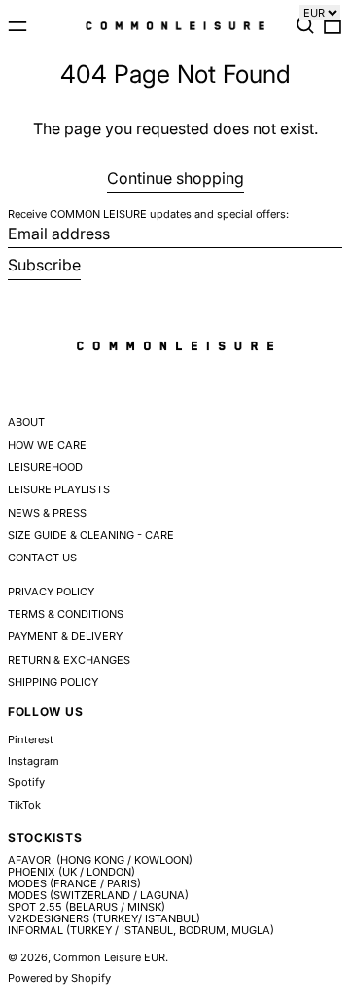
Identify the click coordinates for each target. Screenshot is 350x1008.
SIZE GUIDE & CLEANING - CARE (91, 535)
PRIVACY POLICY (51, 591)
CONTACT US (42, 557)
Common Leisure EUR (109, 957)
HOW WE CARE (47, 444)
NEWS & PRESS (47, 513)
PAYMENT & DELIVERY (65, 636)
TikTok (24, 805)
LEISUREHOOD (45, 467)
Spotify (26, 782)
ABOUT (26, 422)
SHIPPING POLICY (53, 682)
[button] (305, 25)
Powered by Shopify (59, 978)
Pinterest (30, 740)
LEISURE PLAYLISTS (59, 489)
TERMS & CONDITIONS (65, 614)
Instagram (33, 761)
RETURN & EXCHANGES (69, 659)
